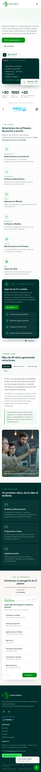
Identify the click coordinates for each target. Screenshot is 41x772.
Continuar (28, 675)
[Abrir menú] (37, 4)
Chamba (9, 720)
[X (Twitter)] (4, 712)
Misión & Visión (19, 366)
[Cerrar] (38, 758)
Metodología (32, 366)
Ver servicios (9, 46)
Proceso (4, 734)
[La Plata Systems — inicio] (10, 4)
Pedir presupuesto (8, 737)
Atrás (8, 675)
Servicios (5, 728)
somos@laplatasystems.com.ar (15, 751)
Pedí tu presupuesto (12, 40)
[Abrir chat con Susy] (36, 767)
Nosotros (7, 366)
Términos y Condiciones (9, 769)
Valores (6, 371)
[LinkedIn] (9, 712)
